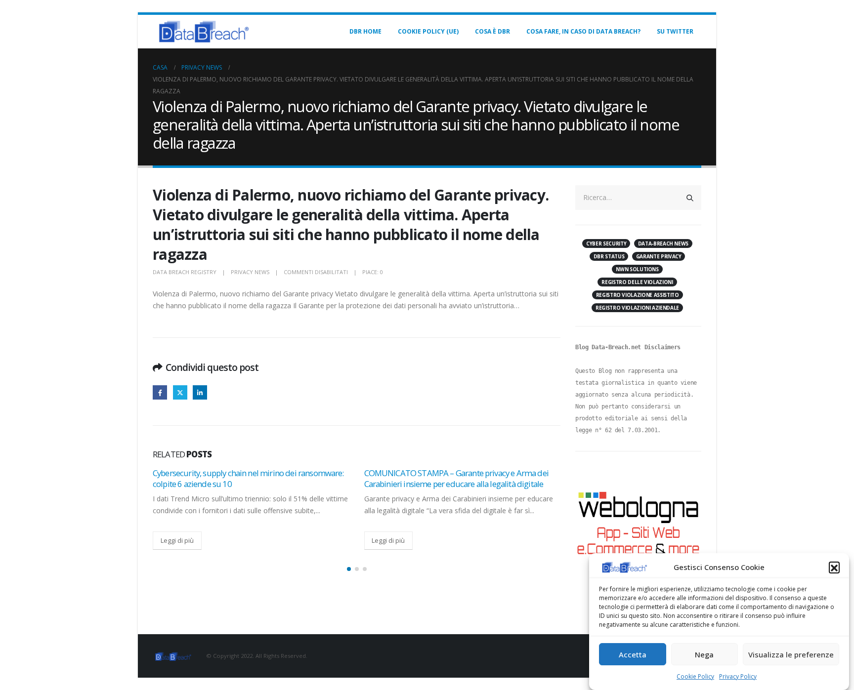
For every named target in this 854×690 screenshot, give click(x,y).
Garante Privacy (659, 256)
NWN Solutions (637, 269)
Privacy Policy (738, 676)
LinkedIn (200, 392)
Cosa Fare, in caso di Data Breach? (583, 31)
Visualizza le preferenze (791, 654)
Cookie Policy (695, 676)
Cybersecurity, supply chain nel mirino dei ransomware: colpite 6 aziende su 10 (248, 478)
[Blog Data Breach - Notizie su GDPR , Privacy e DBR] (202, 31)
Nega (704, 654)
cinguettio (180, 392)
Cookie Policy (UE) (428, 31)
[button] (834, 567)
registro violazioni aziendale (637, 307)
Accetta (632, 654)
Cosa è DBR (492, 31)
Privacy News (250, 272)
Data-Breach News (663, 243)
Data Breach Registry (184, 272)
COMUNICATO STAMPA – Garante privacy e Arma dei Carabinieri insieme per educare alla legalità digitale (456, 478)
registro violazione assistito (637, 294)
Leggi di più (177, 540)
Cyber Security (606, 243)
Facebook (160, 392)
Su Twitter (675, 31)
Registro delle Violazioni (637, 282)
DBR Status (609, 256)
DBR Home (365, 31)
